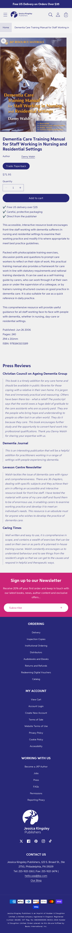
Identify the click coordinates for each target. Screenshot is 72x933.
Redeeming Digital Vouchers (36, 672)
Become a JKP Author (36, 766)
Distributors (36, 652)
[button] (5, 14)
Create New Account (36, 712)
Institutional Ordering (36, 645)
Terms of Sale (36, 719)
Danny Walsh (28, 156)
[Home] (21, 14)
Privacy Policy (36, 732)
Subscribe (15, 607)
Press (36, 779)
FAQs (36, 786)
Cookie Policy (36, 739)
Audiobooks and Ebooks (36, 659)
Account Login (36, 706)
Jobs (36, 773)
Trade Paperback (16, 166)
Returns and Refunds (36, 665)
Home (6, 27)
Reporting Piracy (36, 799)
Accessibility (36, 746)
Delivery (36, 632)
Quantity (7, 181)
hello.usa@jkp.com (36, 875)
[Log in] (58, 15)
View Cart (36, 699)
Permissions (36, 793)
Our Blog (36, 880)
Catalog (36, 679)
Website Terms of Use (36, 726)
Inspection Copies (36, 639)
